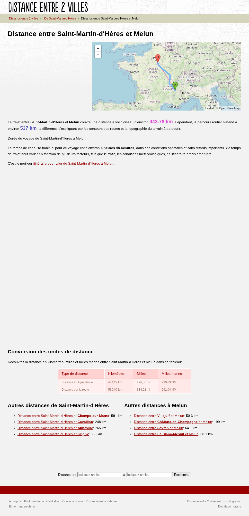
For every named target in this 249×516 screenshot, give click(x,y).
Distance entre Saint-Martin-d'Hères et (63, 416)
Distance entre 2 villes (23, 18)
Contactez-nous (72, 501)
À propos (15, 501)
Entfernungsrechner (22, 506)
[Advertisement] (48, 76)
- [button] (98, 55)
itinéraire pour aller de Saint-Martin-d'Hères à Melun (73, 163)
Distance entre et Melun (159, 416)
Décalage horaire (229, 506)
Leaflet (209, 108)
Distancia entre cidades (101, 501)
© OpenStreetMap (228, 108)
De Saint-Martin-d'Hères (60, 18)
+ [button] (98, 48)
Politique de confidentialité (41, 501)
